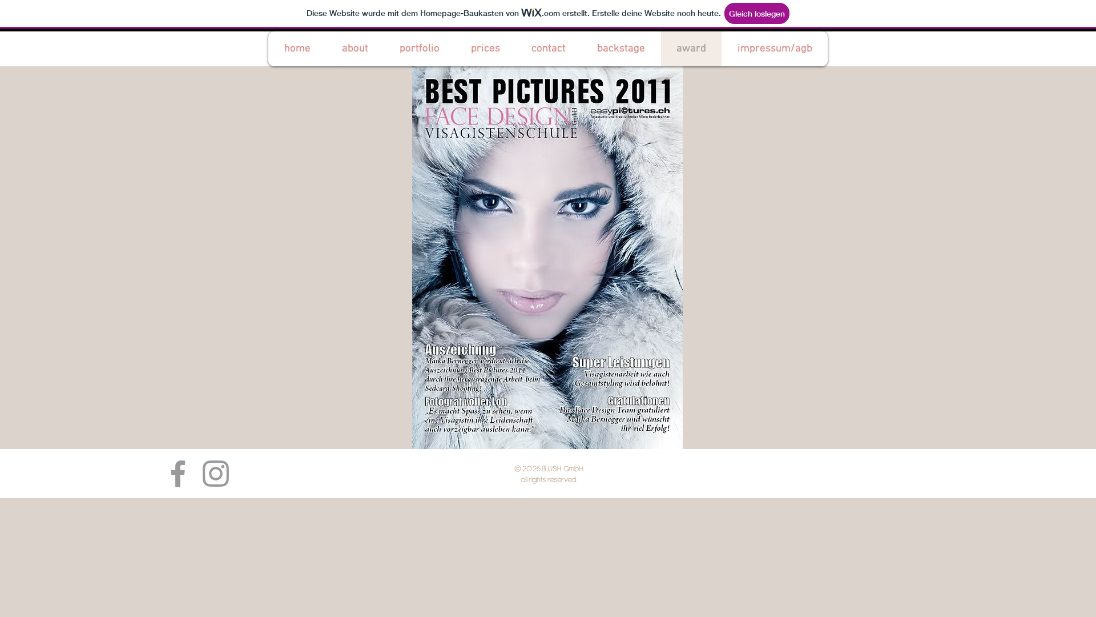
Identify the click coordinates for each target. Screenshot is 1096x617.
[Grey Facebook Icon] (178, 473)
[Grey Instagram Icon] (215, 473)
